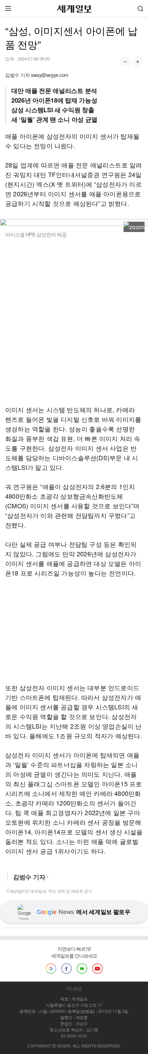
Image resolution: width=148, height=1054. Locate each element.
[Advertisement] (74, 321)
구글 (51, 968)
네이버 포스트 (82, 968)
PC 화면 (74, 988)
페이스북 (66, 968)
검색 (140, 8)
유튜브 (97, 968)
